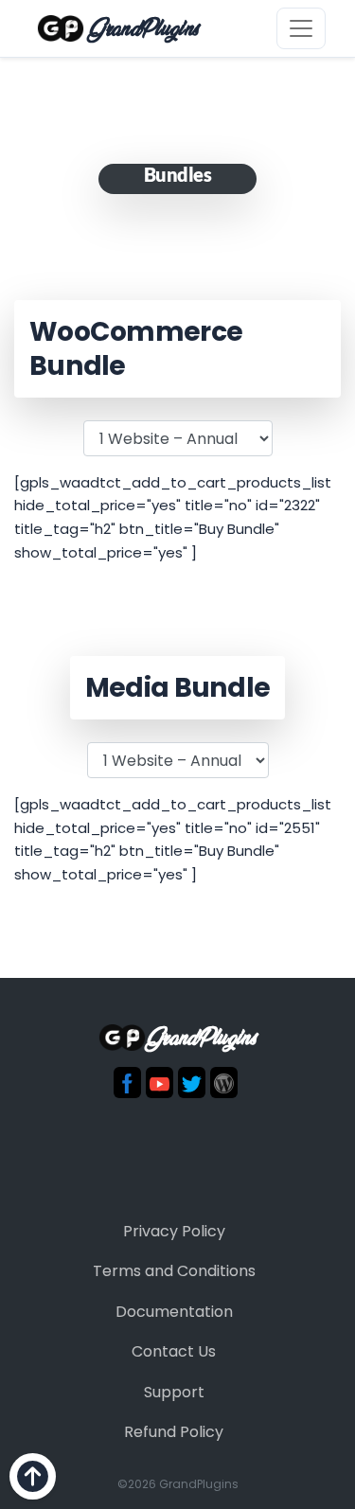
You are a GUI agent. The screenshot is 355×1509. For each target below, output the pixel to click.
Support (174, 1392)
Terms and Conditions (174, 1271)
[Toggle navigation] (301, 28)
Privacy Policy (174, 1231)
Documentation (174, 1312)
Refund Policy (173, 1432)
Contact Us (174, 1351)
